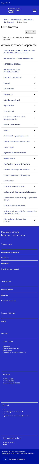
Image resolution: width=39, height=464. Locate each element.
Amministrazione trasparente (21, 19)
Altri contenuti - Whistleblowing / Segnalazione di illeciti (20, 198)
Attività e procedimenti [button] (12, 100)
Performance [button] (8, 94)
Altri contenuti (9, 181)
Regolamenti (5, 263)
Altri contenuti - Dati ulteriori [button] (14, 186)
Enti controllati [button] (9, 88)
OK (5, 459)
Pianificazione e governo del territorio (17, 164)
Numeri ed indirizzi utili (8, 301)
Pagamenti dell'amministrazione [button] (15, 152)
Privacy (5, 445)
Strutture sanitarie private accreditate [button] (17, 169)
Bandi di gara (5, 258)
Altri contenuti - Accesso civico (14, 205)
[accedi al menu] (34, 10)
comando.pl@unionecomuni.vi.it (13, 412)
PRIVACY (31, 453)
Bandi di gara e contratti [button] (12, 124)
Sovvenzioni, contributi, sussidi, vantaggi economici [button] (15, 118)
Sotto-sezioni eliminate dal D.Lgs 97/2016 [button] (15, 220)
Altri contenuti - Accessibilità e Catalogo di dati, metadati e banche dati (20, 212)
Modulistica (4, 295)
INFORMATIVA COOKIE (17, 459)
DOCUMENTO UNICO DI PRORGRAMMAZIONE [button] (12, 70)
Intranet (3, 321)
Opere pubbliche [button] (9, 158)
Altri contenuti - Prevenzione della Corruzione (20, 192)
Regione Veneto (5, 3)
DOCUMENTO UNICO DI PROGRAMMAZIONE (19, 58)
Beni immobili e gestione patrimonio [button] (16, 136)
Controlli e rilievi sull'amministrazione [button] (17, 141)
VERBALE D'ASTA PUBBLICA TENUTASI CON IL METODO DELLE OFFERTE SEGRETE (20, 51)
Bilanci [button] (6, 130)
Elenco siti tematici (7, 289)
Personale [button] (7, 83)
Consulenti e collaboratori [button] (12, 77)
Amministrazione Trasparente (10, 252)
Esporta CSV (31, 32)
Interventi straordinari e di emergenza (17, 175)
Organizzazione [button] (9, 105)
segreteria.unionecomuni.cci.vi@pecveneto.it (16, 416)
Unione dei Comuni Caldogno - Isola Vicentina (14, 10)
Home (6, 19)
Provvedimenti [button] (9, 111)
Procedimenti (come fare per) (10, 269)
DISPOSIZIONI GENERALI (12, 64)
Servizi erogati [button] (9, 147)
